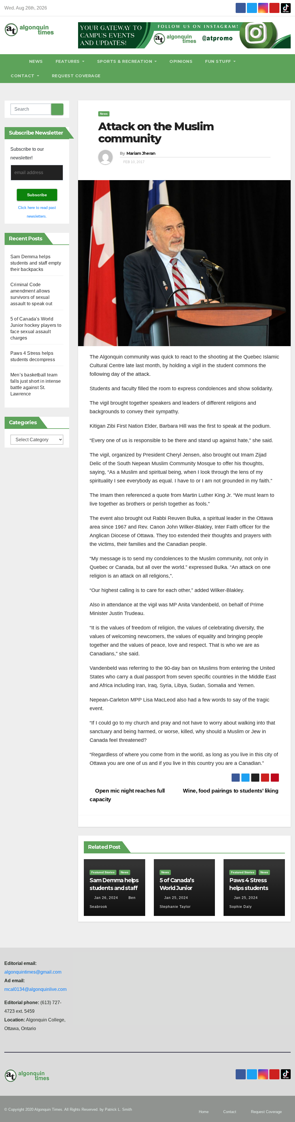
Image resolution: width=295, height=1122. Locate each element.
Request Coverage (76, 75)
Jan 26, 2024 (106, 898)
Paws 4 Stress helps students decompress (248, 888)
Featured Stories (103, 872)
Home (204, 1112)
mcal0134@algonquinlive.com (35, 989)
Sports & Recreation (125, 61)
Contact (23, 75)
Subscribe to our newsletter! (27, 153)
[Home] (13, 61)
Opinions (180, 61)
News (36, 61)
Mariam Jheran (141, 153)
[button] (289, 68)
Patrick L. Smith (118, 1109)
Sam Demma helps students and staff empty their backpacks (35, 263)
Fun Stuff (218, 61)
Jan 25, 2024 (176, 898)
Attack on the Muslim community (156, 132)
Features (68, 61)
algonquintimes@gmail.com (32, 972)
